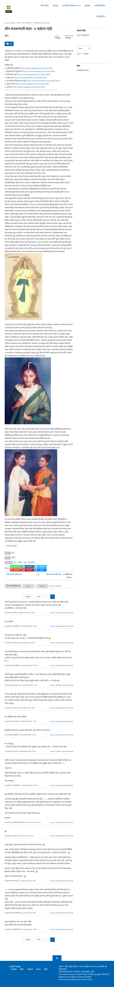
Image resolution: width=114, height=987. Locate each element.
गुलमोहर (87, 5)
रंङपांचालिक (31, 562)
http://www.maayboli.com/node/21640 (32, 84)
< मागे (38, 596)
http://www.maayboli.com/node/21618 (30, 77)
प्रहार (25, 562)
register (42, 586)
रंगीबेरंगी (18, 23)
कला (12, 553)
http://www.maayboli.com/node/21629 (42, 80)
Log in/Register (83, 35)
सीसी (45, 969)
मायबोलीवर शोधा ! (83, 70)
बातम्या (38, 969)
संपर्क (92, 971)
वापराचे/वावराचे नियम (66, 971)
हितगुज (55, 5)
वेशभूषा (20, 562)
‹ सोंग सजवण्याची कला (14, 574)
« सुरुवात (28, 596)
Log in (28, 586)
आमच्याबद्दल (86, 971)
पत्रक (14, 562)
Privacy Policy (75, 979)
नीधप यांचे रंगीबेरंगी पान (27, 23)
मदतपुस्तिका (100, 16)
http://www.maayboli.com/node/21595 (38, 71)
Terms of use (63, 979)
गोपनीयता (77, 971)
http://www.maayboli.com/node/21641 (28, 87)
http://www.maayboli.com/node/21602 (33, 74)
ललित (13, 557)
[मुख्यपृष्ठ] (9, 8)
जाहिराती (30, 969)
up (38, 574)
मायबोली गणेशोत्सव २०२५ (72, 5)
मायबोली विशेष (100, 5)
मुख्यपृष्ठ (13, 23)
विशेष (22, 969)
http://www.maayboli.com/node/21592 (36, 68)
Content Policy (86, 979)
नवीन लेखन (44, 5)
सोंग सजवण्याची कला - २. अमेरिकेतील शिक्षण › (59, 576)
